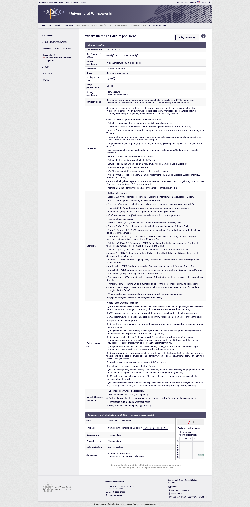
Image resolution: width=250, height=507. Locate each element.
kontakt (174, 487)
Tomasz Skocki (115, 435)
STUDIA (45, 67)
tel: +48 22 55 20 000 (117, 492)
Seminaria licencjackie (117, 73)
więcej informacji (153, 427)
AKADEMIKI (47, 73)
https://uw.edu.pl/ (115, 495)
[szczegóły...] (193, 422)
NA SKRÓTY (47, 35)
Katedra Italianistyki (116, 68)
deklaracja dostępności (180, 490)
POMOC (45, 79)
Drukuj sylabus (185, 37)
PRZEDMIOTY (48, 55)
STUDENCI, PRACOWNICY (54, 42)
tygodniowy (187, 432)
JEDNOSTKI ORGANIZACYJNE (56, 48)
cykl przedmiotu (189, 435)
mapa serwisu (176, 494)
